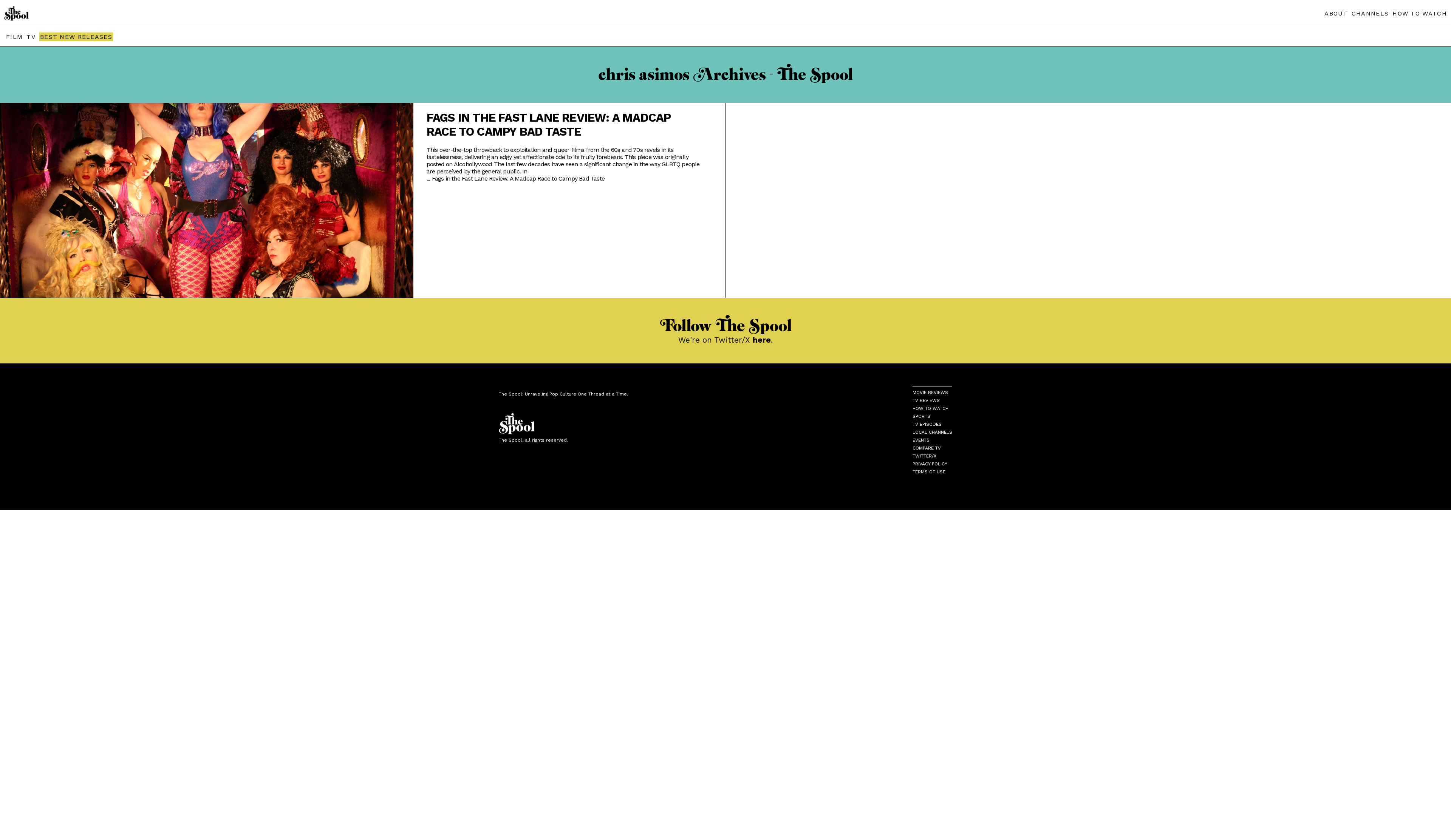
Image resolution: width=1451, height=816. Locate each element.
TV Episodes (927, 424)
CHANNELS (1370, 13)
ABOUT (1336, 13)
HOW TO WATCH (1419, 13)
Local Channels (932, 432)
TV (31, 36)
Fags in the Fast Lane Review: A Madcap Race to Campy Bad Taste (549, 125)
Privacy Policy (930, 464)
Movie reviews (930, 392)
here (762, 340)
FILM (14, 36)
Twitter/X (924, 456)
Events (921, 440)
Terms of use (929, 472)
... (516, 178)
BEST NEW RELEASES (76, 36)
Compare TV (927, 448)
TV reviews (926, 400)
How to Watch (930, 408)
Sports (921, 416)
